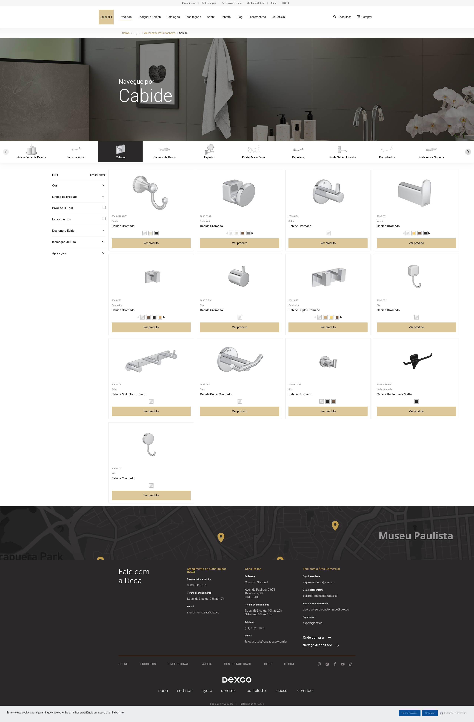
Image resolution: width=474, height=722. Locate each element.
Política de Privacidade (221, 704)
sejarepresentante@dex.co (320, 596)
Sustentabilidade (256, 3)
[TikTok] (350, 664)
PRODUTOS (148, 664)
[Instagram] (327, 664)
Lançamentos (257, 17)
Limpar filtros (98, 174)
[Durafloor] (306, 690)
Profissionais (189, 3)
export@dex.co (312, 623)
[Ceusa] (282, 690)
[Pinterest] (319, 664)
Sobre (211, 17)
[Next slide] (468, 152)
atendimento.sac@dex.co (203, 612)
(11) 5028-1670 (255, 628)
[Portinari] (185, 690)
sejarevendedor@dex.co (318, 582)
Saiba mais (118, 712)
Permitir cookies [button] (409, 713)
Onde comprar (208, 3)
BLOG (268, 664)
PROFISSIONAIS (179, 664)
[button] (453, 713)
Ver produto (151, 243)
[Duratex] (228, 690)
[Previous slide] (6, 152)
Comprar (366, 17)
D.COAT (289, 664)
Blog (240, 17)
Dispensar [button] (430, 713)
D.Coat (285, 3)
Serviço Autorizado (231, 3)
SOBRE (123, 664)
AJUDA (207, 664)
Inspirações (193, 17)
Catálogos (173, 17)
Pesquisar (344, 17)
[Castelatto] (256, 690)
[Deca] (106, 17)
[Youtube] (343, 664)
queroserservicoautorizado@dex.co (326, 609)
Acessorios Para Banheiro (160, 32)
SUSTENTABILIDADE (238, 664)
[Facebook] (335, 664)
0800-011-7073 (197, 585)
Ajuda (273, 3)
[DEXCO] (237, 680)
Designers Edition (149, 17)
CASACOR (278, 17)
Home (125, 32)
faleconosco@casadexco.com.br (266, 641)
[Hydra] (207, 690)
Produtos (126, 17)
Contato (226, 17)
